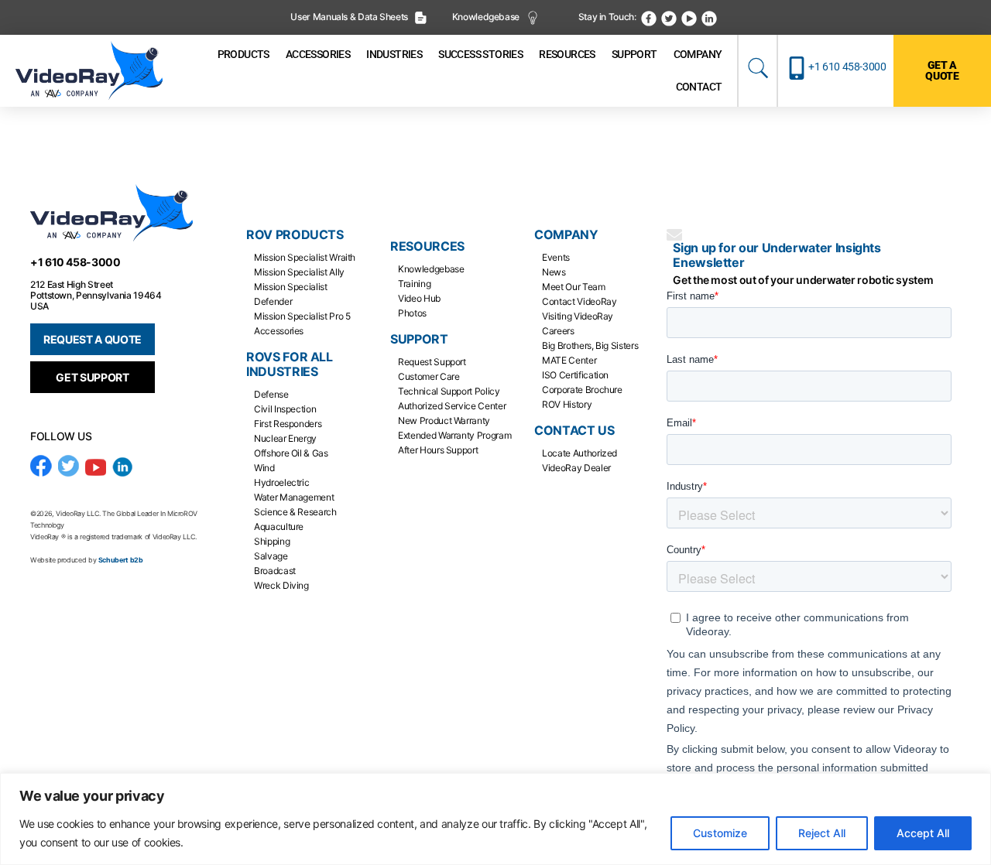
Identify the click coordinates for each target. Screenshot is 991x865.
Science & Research (295, 512)
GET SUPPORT (92, 377)
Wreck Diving (281, 585)
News (554, 272)
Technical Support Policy (448, 391)
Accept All (923, 832)
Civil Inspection (285, 409)
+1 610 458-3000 (847, 66)
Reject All (821, 832)
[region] (495, 819)
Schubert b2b (120, 560)
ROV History (567, 404)
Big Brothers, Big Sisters (590, 345)
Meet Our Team (573, 286)
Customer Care (428, 376)
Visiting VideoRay (577, 316)
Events (556, 257)
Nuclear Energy (285, 438)
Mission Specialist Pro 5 (302, 316)
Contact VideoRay (579, 301)
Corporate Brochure (582, 389)
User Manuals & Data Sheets (350, 16)
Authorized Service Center (452, 406)
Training (414, 283)
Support (418, 339)
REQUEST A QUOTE (92, 339)
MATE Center (569, 360)
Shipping (272, 541)
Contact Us (574, 430)
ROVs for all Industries (289, 364)
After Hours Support (438, 450)
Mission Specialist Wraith (304, 257)
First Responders (287, 423)
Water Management (294, 497)
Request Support (432, 362)
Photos (412, 313)
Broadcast (275, 570)
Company (566, 234)
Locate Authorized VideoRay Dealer (579, 460)
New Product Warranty (444, 420)
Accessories (278, 331)
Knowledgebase (487, 16)
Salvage (270, 556)
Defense (271, 394)
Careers (558, 331)
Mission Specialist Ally (299, 272)
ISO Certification (575, 375)
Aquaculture (278, 526)
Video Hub (419, 298)
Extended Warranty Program (454, 435)
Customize (720, 832)
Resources (427, 246)
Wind (264, 468)
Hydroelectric (281, 482)
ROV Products (295, 234)
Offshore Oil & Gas (291, 453)
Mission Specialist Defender (290, 294)
